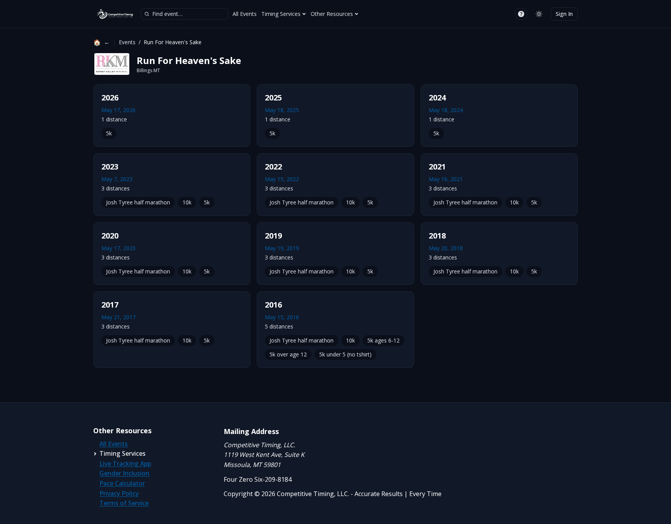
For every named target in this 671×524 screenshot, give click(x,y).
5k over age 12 (288, 354)
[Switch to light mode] (539, 14)
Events (127, 42)
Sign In (564, 13)
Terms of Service (124, 503)
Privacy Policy (119, 493)
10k (187, 202)
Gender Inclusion (124, 473)
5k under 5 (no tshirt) (345, 354)
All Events (245, 13)
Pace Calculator (122, 483)
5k (109, 133)
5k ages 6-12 (383, 340)
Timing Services (281, 13)
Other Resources (332, 13)
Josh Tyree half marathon (138, 202)
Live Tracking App (125, 463)
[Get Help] (521, 14)
